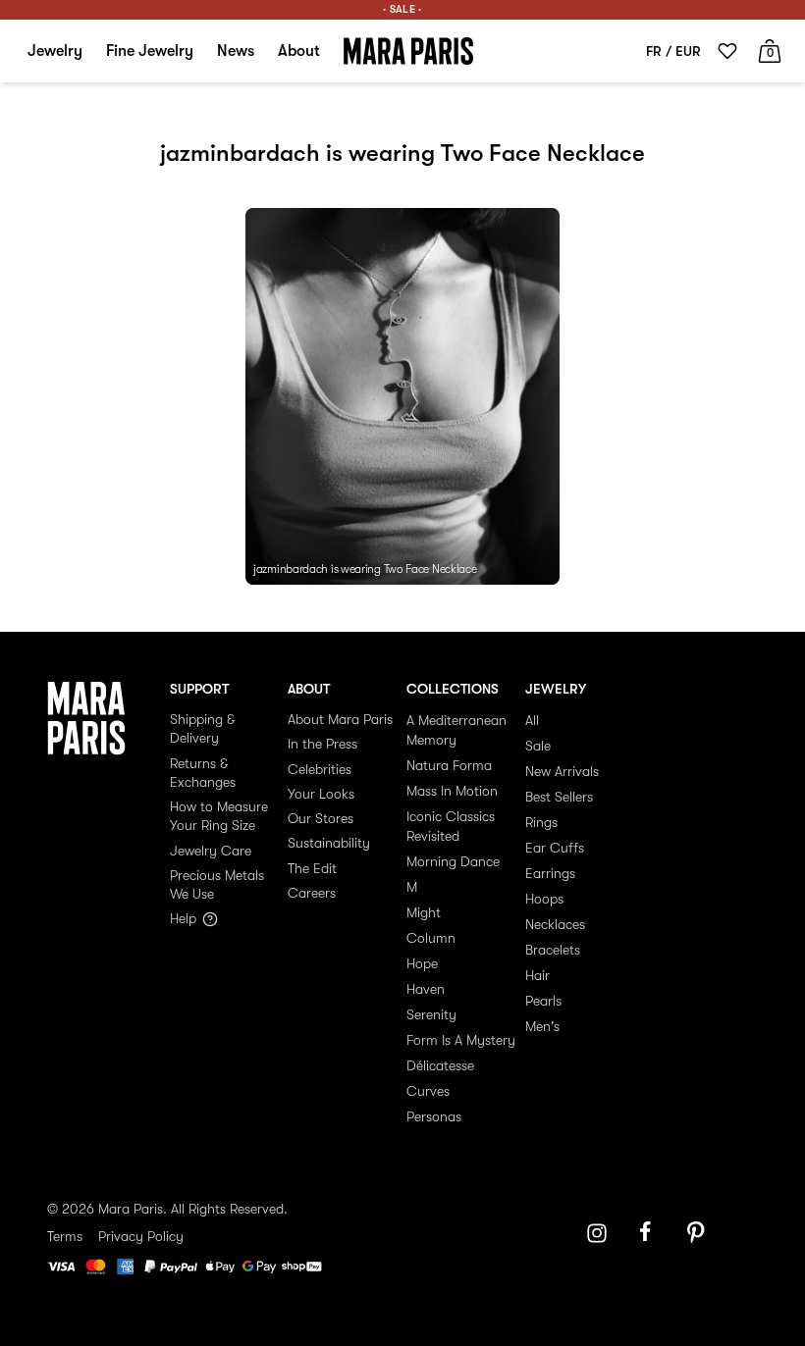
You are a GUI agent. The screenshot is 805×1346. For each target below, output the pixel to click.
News (235, 51)
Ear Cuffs (554, 847)
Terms (64, 1236)
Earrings (550, 873)
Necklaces (555, 924)
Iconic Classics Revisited (450, 826)
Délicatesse (440, 1065)
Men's (542, 1026)
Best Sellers (559, 796)
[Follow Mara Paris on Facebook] (652, 1233)
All (532, 720)
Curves (428, 1091)
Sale (538, 745)
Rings (541, 822)
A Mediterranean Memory (456, 730)
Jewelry (54, 51)
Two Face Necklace (430, 569)
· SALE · (402, 9)
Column (431, 938)
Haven (425, 989)
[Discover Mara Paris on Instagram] (597, 1233)
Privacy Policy (141, 1236)
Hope (422, 963)
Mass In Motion (452, 791)
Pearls (543, 1001)
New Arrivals (562, 771)
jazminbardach (290, 569)
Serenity (431, 1014)
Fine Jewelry (149, 51)
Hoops (544, 898)
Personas (433, 1116)
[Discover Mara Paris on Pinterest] (699, 1233)
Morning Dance (453, 861)
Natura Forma (449, 765)
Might (423, 912)
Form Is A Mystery (460, 1040)
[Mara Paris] (408, 51)
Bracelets (552, 950)
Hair (537, 975)
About (299, 51)
